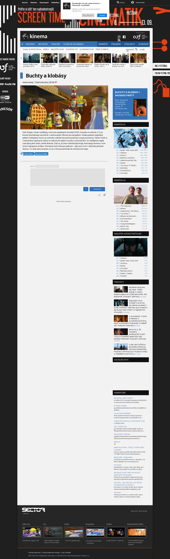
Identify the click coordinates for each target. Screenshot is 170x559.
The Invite (124, 221)
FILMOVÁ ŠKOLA (35, 49)
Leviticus (123, 263)
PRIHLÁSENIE (140, 3)
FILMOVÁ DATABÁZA (73, 44)
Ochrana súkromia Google (50, 553)
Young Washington (127, 224)
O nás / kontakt (66, 553)
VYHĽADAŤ (130, 49)
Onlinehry (55, 2)
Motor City (124, 226)
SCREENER (143, 44)
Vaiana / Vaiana (126, 273)
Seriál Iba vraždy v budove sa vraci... (119, 65)
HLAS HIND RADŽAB (122, 413)
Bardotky (124, 168)
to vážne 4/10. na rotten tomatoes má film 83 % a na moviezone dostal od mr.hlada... (130, 401)
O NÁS (142, 49)
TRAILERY (55, 44)
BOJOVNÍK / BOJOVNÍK (123, 457)
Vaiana (122, 163)
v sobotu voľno (119, 423)
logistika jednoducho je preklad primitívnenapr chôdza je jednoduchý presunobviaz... (130, 437)
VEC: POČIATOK (120, 426)
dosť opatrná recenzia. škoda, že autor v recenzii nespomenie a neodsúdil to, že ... (128, 416)
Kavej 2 (123, 155)
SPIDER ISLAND (120, 406)
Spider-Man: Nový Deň (129, 260)
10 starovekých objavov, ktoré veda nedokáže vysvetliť (136, 542)
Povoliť (102, 15)
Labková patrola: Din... (128, 160)
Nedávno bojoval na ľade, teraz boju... (66, 65)
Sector (25, 2)
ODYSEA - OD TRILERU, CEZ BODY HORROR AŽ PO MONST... (128, 483)
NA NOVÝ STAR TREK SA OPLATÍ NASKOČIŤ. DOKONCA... (127, 473)
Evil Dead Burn (126, 218)
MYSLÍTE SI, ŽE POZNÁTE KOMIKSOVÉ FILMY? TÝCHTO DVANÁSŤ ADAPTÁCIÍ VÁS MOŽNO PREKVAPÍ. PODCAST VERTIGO (130, 334)
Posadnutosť (125, 170)
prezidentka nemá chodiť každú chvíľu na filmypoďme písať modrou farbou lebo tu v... (129, 430)
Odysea (123, 152)
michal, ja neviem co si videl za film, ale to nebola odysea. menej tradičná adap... (128, 496)
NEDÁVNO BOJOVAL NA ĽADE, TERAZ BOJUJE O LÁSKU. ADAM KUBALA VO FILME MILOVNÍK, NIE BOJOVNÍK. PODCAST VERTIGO (130, 292)
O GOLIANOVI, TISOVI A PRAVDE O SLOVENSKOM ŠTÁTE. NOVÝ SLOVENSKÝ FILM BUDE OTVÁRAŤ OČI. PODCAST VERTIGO (130, 321)
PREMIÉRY (116, 44)
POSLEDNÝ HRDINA (122, 434)
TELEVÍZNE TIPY (72, 49)
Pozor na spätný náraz (72, 541)
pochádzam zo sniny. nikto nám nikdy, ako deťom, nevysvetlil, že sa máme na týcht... (129, 468)
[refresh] (104, 195)
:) (85, 189)
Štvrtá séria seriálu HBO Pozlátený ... (137, 65)
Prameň (123, 276)
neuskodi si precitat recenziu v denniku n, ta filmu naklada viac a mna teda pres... (129, 460)
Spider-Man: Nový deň (129, 150)
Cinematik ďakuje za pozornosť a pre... (84, 65)
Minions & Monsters (128, 216)
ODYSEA (117, 492)
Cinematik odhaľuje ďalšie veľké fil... (48, 65)
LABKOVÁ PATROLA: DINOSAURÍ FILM (129, 421)
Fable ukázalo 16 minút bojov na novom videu (51, 541)
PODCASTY (129, 44)
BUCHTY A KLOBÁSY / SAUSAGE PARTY (127, 94)
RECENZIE (43, 44)
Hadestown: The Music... (130, 211)
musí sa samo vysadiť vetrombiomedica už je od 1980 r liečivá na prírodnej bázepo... (129, 453)
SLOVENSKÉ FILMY (87, 49)
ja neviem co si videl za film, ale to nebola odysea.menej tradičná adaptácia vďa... (128, 488)
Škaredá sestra (126, 271)
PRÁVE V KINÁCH (102, 49)
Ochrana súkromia (34, 553)
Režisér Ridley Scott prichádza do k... (30, 65)
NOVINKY (30, 44)
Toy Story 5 (125, 213)
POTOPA (117, 465)
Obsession (124, 229)
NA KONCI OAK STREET (123, 398)
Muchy (122, 266)
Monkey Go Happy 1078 (31, 541)
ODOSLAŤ (97, 189)
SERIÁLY (46, 49)
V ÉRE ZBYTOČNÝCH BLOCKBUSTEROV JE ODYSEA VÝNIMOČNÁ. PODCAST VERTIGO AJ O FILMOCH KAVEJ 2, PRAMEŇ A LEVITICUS (130, 349)
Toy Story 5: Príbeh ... (128, 165)
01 (99, 195)
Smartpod (44, 2)
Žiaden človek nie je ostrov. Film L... (101, 65)
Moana (123, 208)
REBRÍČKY (103, 44)
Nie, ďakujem (88, 15)
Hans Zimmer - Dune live (115, 541)
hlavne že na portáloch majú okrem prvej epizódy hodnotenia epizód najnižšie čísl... (128, 478)
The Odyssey (125, 206)
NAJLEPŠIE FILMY (57, 49)
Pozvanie (124, 173)
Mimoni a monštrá (127, 158)
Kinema (34, 2)
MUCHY (117, 442)
